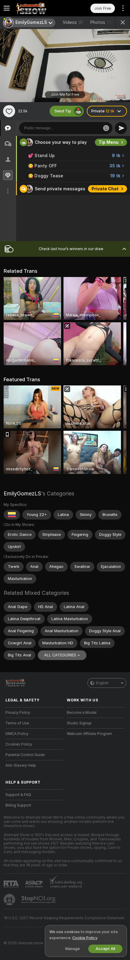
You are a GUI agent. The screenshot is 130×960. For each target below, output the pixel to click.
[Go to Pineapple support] (10, 899)
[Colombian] (12, 515)
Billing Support (18, 805)
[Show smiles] (106, 128)
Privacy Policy (17, 712)
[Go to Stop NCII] (39, 899)
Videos (73, 22)
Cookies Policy (18, 744)
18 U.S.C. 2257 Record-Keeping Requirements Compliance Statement (64, 918)
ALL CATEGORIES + (62, 655)
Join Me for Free (65, 94)
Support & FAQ (18, 795)
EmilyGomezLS (22, 493)
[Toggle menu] (6, 8)
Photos (102, 22)
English (102, 683)
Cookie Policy (84, 938)
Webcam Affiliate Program (89, 734)
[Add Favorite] (9, 111)
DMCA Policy (16, 734)
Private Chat (105, 188)
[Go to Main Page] (39, 8)
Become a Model (81, 712)
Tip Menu (109, 142)
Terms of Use (17, 723)
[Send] (121, 128)
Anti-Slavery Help (20, 765)
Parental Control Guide (25, 755)
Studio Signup (79, 723)
